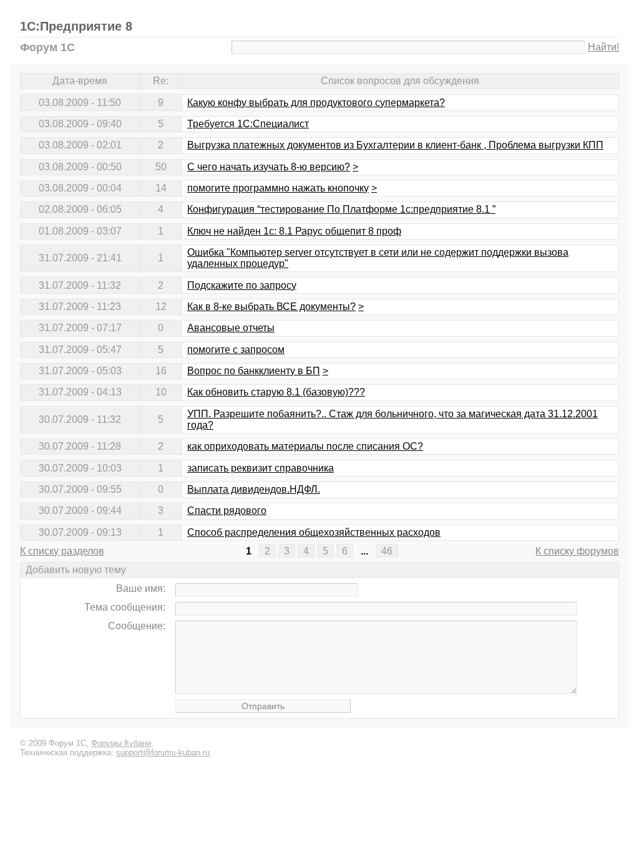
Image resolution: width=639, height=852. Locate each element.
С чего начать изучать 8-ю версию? (268, 167)
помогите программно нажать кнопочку (278, 188)
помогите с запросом (236, 349)
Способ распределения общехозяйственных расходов (314, 532)
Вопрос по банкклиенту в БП (253, 370)
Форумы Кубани (121, 743)
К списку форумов (577, 551)
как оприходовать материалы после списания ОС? (305, 446)
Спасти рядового (226, 510)
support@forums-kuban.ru (163, 752)
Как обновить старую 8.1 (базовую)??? (276, 392)
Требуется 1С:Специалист (248, 124)
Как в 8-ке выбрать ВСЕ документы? (271, 306)
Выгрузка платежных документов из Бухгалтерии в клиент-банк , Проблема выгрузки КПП (395, 145)
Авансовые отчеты (231, 327)
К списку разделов (62, 551)
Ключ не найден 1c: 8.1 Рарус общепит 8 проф (294, 231)
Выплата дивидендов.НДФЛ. (253, 489)
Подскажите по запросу (241, 285)
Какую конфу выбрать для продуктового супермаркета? (316, 102)
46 (387, 551)
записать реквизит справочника (260, 468)
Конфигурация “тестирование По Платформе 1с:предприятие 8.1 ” (341, 209)
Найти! (603, 47)
